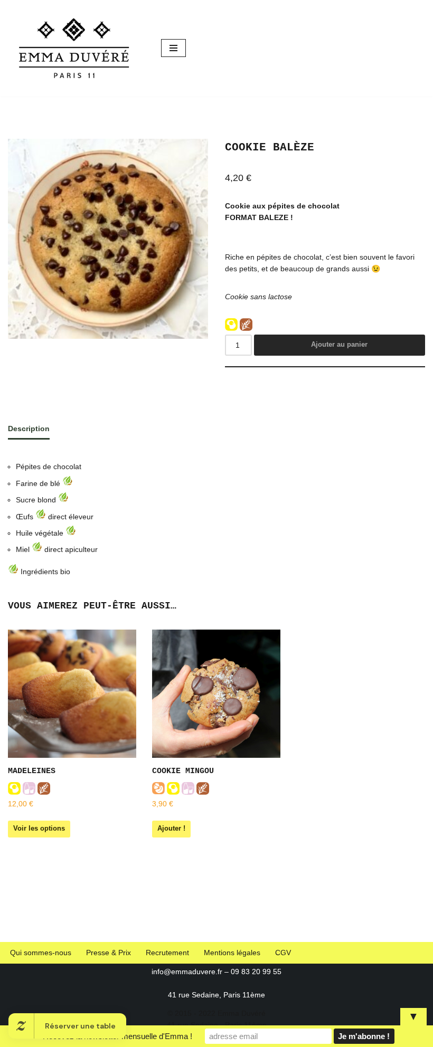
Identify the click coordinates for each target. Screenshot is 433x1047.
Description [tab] (29, 428)
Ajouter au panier (339, 344)
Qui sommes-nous (40, 952)
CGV (283, 952)
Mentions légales (232, 952)
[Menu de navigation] (173, 48)
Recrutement (167, 952)
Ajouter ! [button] (171, 828)
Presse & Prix (108, 952)
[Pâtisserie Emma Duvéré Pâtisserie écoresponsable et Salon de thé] (76, 48)
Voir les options (39, 828)
